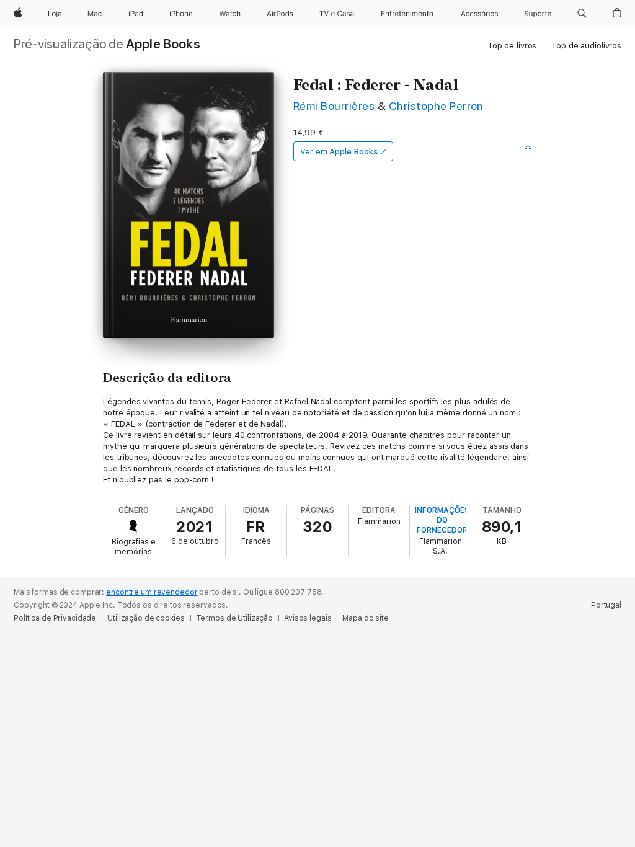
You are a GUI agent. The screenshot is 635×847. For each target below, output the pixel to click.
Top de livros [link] (511, 45)
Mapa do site (365, 618)
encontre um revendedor (151, 592)
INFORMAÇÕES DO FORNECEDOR (442, 520)
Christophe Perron (436, 105)
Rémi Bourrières (334, 105)
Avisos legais (307, 618)
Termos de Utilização (234, 618)
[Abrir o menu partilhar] (528, 151)
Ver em (339, 151)
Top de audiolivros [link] (586, 45)
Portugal (606, 605)
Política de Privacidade (55, 618)
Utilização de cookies (145, 618)
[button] (582, 13)
